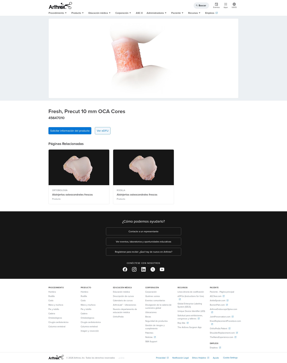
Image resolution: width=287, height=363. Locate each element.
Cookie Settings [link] (230, 357)
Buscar (201, 5)
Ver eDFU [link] (103, 131)
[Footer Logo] (56, 357)
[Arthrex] (60, 5)
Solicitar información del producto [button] (70, 131)
